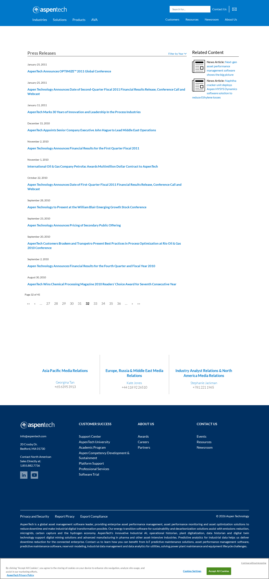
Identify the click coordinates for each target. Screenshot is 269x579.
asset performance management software (222, 541)
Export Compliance (94, 516)
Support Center (90, 436)
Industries (39, 20)
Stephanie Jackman (203, 383)
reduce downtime (31, 528)
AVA (94, 20)
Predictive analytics (190, 537)
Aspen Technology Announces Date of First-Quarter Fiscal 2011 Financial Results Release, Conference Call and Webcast (104, 187)
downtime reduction (33, 541)
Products (78, 20)
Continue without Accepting (253, 563)
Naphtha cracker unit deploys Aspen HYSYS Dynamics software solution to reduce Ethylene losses (214, 89)
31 (79, 303)
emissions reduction (236, 528)
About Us (231, 19)
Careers (143, 442)
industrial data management (104, 546)
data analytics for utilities (144, 546)
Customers (172, 19)
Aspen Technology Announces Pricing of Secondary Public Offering (74, 225)
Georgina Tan (65, 382)
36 (119, 303)
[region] (134, 568)
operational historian (163, 533)
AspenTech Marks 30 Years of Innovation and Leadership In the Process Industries (84, 112)
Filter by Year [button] (176, 53)
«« (28, 303)
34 (103, 303)
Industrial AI (138, 533)
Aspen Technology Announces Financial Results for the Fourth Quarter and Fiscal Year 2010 (91, 266)
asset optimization (221, 524)
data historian (216, 533)
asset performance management (142, 524)
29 (64, 303)
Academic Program (92, 447)
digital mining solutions (61, 537)
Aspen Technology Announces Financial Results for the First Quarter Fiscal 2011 (83, 148)
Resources (192, 19)
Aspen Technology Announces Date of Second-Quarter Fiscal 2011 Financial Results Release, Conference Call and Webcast (106, 91)
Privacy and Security (34, 516)
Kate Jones (134, 383)
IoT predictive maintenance (163, 541)
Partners (144, 447)
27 (48, 303)
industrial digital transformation (76, 528)
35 (111, 303)
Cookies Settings (192, 570)
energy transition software (130, 528)
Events (201, 436)
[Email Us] (234, 8)
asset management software (66, 524)
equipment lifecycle (220, 546)
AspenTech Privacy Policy (20, 575)
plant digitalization (192, 533)
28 (56, 303)
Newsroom (212, 19)
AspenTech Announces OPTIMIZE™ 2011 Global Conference (69, 71)
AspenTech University (94, 442)
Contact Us (219, 9)
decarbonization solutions (191, 528)
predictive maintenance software (40, 546)
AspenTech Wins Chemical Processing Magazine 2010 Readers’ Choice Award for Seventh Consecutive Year (101, 284)
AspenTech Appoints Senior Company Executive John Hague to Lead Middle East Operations (91, 130)
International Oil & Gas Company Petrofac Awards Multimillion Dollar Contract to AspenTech (92, 166)
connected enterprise (70, 541)
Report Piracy (64, 516)
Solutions (60, 20)
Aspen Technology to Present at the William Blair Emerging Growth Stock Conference (86, 207)
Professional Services (94, 469)
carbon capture (46, 533)
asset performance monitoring (183, 524)
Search (206, 9)
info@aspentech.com (33, 436)
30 (72, 303)
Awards (143, 436)
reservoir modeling (74, 546)
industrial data (218, 537)
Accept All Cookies (219, 570)
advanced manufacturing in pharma (106, 537)
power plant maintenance (187, 546)
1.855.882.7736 (30, 465)
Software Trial (89, 474)
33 (95, 303)
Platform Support (91, 463)
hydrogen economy (83, 533)
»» (138, 303)
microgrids (26, 533)
